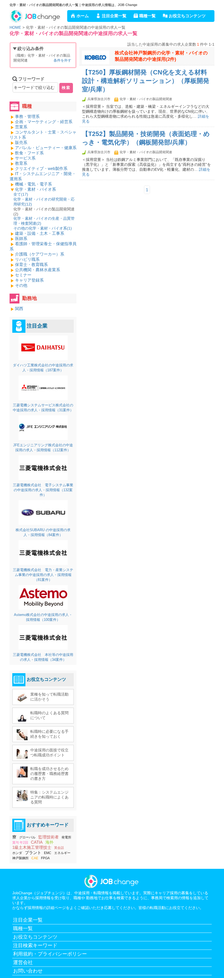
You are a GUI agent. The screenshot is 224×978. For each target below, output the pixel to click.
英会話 (59, 848)
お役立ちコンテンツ (187, 15)
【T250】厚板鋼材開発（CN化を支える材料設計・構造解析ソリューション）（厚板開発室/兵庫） (145, 81)
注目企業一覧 (114, 15)
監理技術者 (48, 837)
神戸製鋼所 (20, 858)
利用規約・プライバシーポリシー (50, 954)
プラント (33, 852)
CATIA (37, 842)
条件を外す (62, 60)
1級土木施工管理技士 (31, 847)
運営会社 (23, 962)
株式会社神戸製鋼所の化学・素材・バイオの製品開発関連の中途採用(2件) (161, 56)
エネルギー (62, 853)
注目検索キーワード (35, 945)
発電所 (66, 837)
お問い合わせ (28, 971)
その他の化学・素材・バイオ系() (42, 228)
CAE (34, 858)
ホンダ (17, 853)
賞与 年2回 (20, 842)
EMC (47, 853)
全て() (20, 194)
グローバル (27, 837)
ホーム (82, 15)
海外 (49, 842)
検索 (66, 87)
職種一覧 (147, 15)
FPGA (45, 858)
